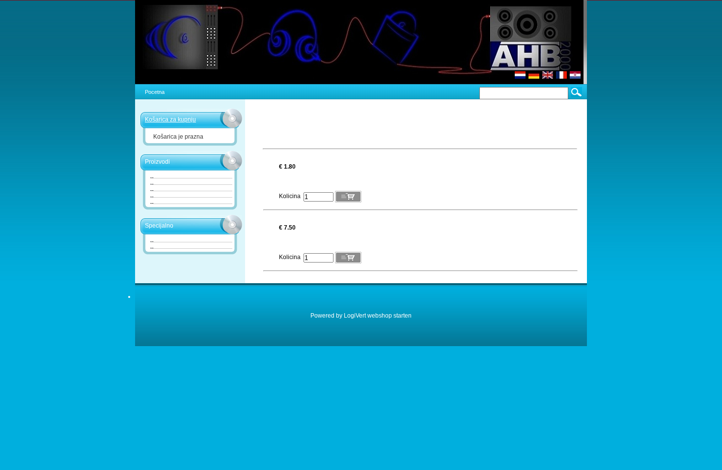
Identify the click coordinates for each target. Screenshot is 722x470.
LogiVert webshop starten (378, 315)
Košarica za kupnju (170, 119)
